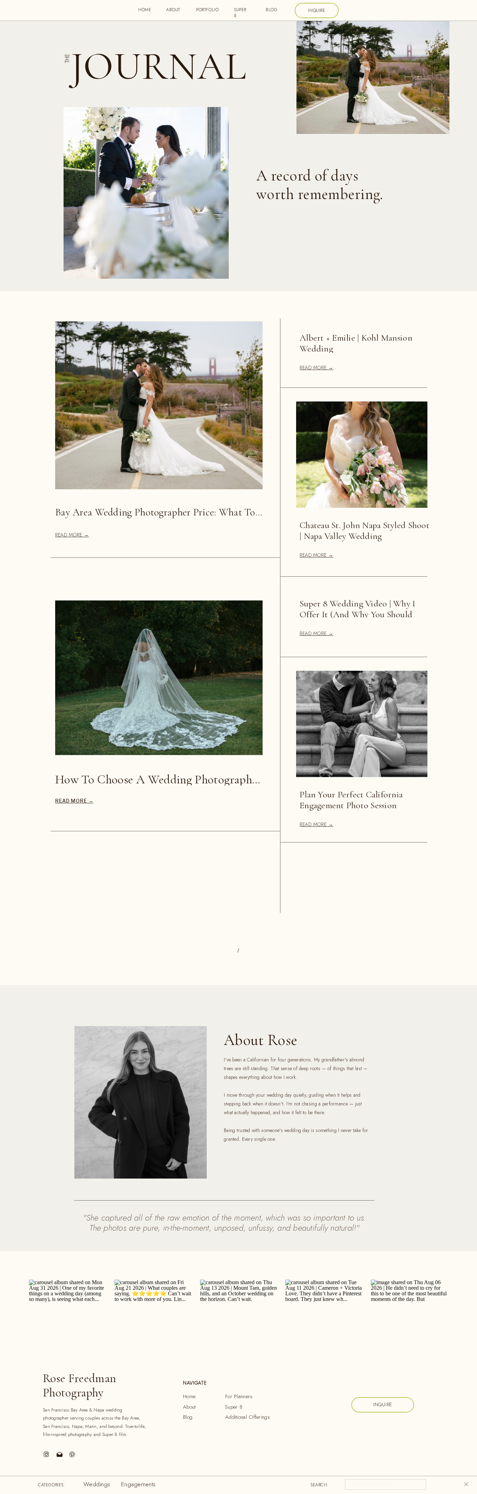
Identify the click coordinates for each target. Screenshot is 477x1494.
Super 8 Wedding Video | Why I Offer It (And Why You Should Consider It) (358, 614)
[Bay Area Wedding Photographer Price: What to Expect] (159, 405)
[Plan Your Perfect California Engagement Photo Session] (361, 724)
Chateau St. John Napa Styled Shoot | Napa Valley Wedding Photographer (365, 536)
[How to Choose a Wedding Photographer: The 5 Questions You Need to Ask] (159, 677)
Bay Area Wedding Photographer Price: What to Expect (170, 512)
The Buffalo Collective (198, 1485)
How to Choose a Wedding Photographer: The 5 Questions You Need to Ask (245, 779)
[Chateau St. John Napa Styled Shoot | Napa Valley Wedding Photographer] (361, 454)
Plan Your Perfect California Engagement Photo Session (351, 800)
